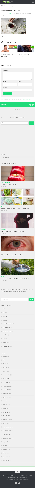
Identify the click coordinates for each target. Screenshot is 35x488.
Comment (5, 70)
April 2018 (5, 457)
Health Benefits (5, 182)
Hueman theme (25, 479)
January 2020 (6, 378)
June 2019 (5, 404)
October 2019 (6, 390)
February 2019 (6, 419)
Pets (2, 276)
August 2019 (6, 397)
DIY (2, 206)
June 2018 (5, 449)
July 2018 (5, 445)
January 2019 (6, 423)
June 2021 (5, 356)
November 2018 (7, 430)
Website (5, 87)
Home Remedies (5, 229)
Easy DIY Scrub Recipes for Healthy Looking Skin (15, 208)
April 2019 (5, 412)
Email (19, 81)
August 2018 (6, 442)
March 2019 (6, 416)
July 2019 (5, 401)
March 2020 (6, 371)
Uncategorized (6, 346)
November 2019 (7, 386)
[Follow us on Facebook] (30, 105)
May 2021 (5, 360)
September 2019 (7, 393)
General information (8, 324)
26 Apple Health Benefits (8, 185)
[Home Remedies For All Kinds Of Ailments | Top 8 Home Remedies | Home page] (9, 2)
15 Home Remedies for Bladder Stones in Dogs (15, 278)
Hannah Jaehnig (7, 13)
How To (5, 335)
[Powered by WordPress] (12, 479)
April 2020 (5, 367)
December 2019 (7, 382)
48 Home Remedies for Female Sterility (12, 231)
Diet (4, 309)
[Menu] (33, 2)
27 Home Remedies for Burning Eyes (12, 255)
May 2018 (5, 453)
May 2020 (5, 364)
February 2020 (6, 375)
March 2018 (6, 460)
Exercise (5, 316)
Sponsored (5, 342)
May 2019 (5, 408)
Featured (5, 320)
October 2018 (6, 434)
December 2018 (7, 427)
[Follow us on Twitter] (33, 105)
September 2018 (7, 438)
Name (4, 81)
